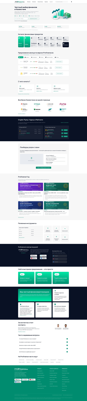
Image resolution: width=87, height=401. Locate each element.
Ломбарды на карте (53, 375)
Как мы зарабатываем (65, 381)
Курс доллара (58, 362)
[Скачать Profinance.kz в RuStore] (44, 258)
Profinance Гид (64, 370)
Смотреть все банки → (22, 113)
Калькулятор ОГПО (35, 362)
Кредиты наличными (40, 375)
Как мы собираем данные (24, 20)
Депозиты (28, 362)
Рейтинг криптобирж (53, 377)
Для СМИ (51, 383)
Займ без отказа (21, 359)
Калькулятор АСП (53, 359)
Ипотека (38, 379)
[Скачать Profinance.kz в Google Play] (44, 256)
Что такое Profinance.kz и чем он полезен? (27, 338)
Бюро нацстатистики (25, 29)
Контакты (63, 383)
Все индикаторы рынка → (35, 29)
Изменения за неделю (53, 381)
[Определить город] (71, 2)
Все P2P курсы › (22, 134)
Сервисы (46, 1)
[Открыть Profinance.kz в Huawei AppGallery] (34, 258)
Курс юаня (52, 362)
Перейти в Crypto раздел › (65, 122)
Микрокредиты (39, 370)
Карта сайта (64, 390)
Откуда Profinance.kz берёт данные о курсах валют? (29, 348)
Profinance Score (26, 54)
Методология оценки (65, 379)
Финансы (28, 1)
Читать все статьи (21, 217)
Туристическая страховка (44, 362)
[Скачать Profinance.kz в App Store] (34, 256)
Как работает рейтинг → (34, 18)
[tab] (20, 57)
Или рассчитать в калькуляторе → (24, 93)
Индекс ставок (52, 379)
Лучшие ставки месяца (54, 386)
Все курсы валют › (22, 237)
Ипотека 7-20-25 (60, 359)
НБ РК (21, 29)
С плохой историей (39, 359)
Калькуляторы (40, 1)
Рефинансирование (40, 377)
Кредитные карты (40, 373)
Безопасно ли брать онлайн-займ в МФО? (27, 345)
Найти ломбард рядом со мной (43, 167)
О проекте (51, 1)
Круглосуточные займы (30, 359)
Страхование (39, 383)
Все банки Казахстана (53, 373)
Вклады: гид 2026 (21, 362)
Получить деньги (59, 61)
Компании (34, 1)
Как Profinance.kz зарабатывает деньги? (27, 351)
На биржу (65, 133)
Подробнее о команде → (22, 331)
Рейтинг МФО (46, 359)
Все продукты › (23, 252)
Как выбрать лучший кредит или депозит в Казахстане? (30, 342)
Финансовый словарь (65, 373)
